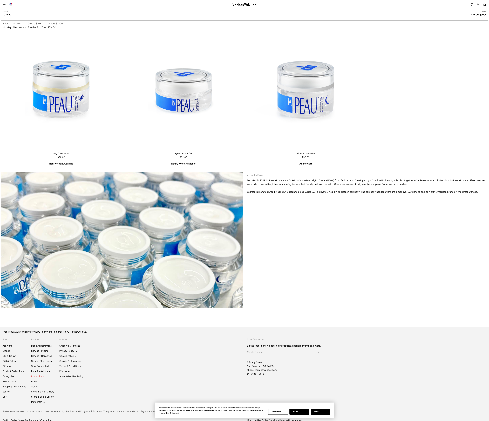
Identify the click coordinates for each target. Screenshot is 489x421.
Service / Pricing (40, 351)
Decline (295, 412)
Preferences (276, 412)
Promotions (37, 376)
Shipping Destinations (14, 386)
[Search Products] (478, 4)
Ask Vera (7, 345)
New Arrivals (9, 381)
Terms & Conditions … (71, 366)
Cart (5, 396)
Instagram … (38, 401)
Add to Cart (305, 163)
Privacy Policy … (68, 351)
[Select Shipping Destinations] (11, 4)
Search (6, 391)
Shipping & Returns (69, 345)
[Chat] (472, 4)
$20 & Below (9, 361)
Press (34, 381)
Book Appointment (41, 345)
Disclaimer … (66, 371)
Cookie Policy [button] (227, 410)
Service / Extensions (42, 361)
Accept (316, 412)
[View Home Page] (244, 4)
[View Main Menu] (4, 4)
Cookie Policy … (67, 356)
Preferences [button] (174, 413)
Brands (6, 351)
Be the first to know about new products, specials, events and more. (284, 345)
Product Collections (13, 371)
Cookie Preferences (69, 361)
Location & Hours (40, 371)
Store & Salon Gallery (42, 396)
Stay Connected (40, 366)
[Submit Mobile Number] (318, 352)
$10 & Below (9, 356)
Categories (8, 376)
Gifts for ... (8, 366)
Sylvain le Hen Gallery (42, 391)
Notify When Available (61, 163)
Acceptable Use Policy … (72, 376)
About (34, 386)
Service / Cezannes (41, 356)
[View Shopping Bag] (484, 4)
